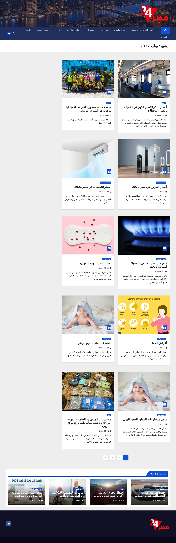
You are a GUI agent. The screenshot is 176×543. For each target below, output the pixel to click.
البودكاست (58, 30)
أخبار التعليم (79, 489)
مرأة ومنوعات (106, 259)
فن (122, 489)
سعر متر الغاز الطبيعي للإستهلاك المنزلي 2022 (148, 265)
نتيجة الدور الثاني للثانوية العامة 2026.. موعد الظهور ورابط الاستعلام (27, 496)
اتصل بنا (164, 37)
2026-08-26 (158, 500)
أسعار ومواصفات (161, 182)
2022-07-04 (104, 115)
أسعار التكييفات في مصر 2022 (92, 187)
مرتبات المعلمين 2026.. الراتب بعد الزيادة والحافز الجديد (67, 496)
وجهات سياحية (42, 30)
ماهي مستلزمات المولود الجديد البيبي (145, 419)
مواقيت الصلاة (119, 30)
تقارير (164, 103)
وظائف (28, 30)
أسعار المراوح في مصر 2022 (149, 187)
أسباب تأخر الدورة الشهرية (95, 263)
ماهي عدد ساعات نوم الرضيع (94, 343)
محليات (162, 489)
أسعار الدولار (89, 30)
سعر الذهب (104, 30)
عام (109, 415)
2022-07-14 (160, 115)
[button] (14, 33)
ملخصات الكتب (73, 30)
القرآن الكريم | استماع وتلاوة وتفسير (144, 30)
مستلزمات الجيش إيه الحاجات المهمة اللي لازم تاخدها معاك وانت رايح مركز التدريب (89, 423)
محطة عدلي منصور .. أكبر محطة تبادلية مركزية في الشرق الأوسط (88, 108)
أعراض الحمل (159, 343)
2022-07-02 (160, 192)
